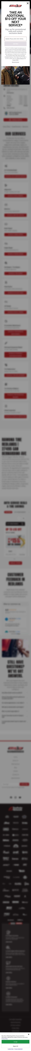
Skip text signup (15, 62)
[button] (28, 1034)
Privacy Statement (18, 1049)
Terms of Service (20, 58)
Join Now (15, 44)
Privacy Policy (15, 60)
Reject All (15, 1046)
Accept (15, 1042)
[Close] (28, 3)
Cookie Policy (11, 1049)
